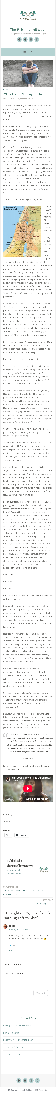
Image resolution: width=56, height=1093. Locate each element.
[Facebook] (19, 39)
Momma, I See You (11, 1032)
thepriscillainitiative (24, 98)
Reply (11, 950)
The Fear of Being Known (14, 1047)
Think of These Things (12, 1054)
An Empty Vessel (45, 902)
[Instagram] (31, 39)
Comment (40, 993)
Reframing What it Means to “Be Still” (19, 1039)
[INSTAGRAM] (31, 1080)
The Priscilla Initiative (28, 29)
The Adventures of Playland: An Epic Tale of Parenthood (23, 891)
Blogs (6, 90)
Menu (30, 51)
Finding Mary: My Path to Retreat (17, 1025)
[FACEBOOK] (19, 1080)
